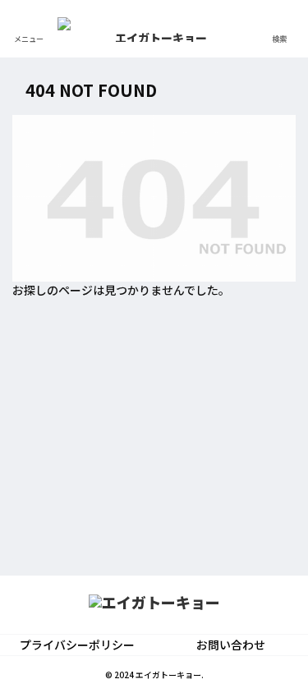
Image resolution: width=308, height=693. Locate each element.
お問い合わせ (230, 644)
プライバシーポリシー (77, 644)
